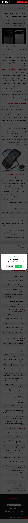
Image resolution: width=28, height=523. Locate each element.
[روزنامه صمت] (22, 2)
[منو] (14, 2)
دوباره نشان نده (10, 266)
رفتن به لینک (18, 266)
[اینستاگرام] (5, 2)
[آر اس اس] (7, 2)
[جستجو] (9, 2)
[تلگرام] (2, 2)
